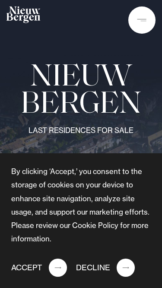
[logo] (23, 16)
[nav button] (142, 20)
